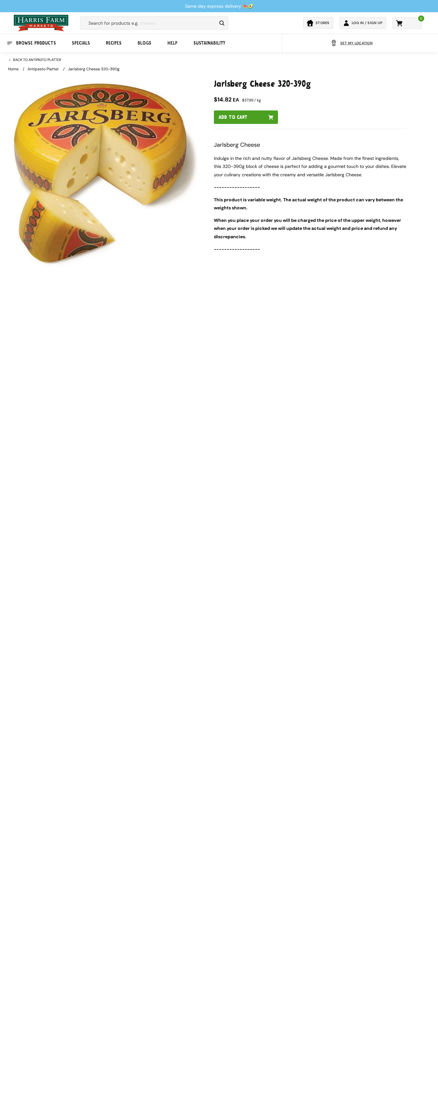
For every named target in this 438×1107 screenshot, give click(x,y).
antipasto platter (43, 69)
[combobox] (148, 23)
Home (13, 69)
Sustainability (209, 43)
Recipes (114, 43)
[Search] (221, 23)
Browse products (36, 43)
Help (172, 43)
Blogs (144, 43)
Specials (81, 43)
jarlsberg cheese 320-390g (94, 69)
